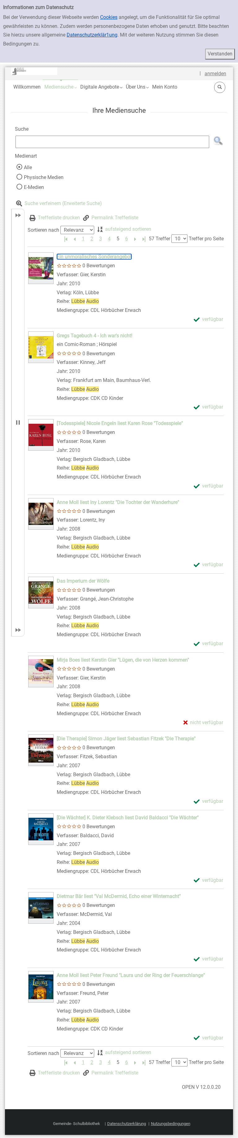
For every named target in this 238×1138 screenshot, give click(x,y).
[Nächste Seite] (135, 238)
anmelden (215, 74)
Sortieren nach (43, 230)
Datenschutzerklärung (126, 1123)
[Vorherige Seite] (74, 238)
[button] (60, 87)
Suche (22, 129)
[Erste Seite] (65, 238)
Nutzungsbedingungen (170, 1123)
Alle (28, 167)
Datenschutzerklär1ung (92, 35)
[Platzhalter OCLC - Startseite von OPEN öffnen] (34, 71)
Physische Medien (44, 177)
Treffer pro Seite (206, 239)
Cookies (108, 17)
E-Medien (34, 187)
